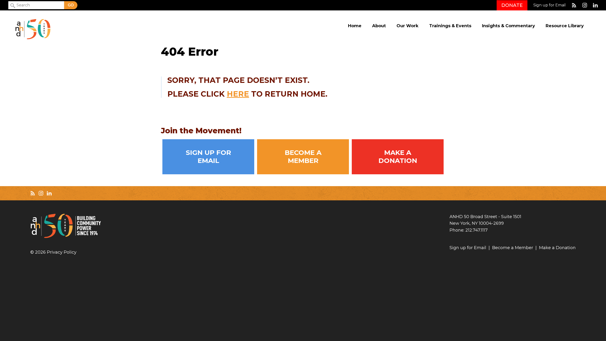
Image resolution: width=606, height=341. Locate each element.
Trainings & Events (450, 25)
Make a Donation (398, 156)
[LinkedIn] (595, 5)
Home (354, 25)
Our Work (408, 25)
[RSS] (574, 5)
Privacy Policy (61, 252)
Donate (512, 5)
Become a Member (303, 156)
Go (71, 5)
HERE (238, 94)
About (379, 25)
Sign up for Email (549, 5)
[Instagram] (584, 5)
